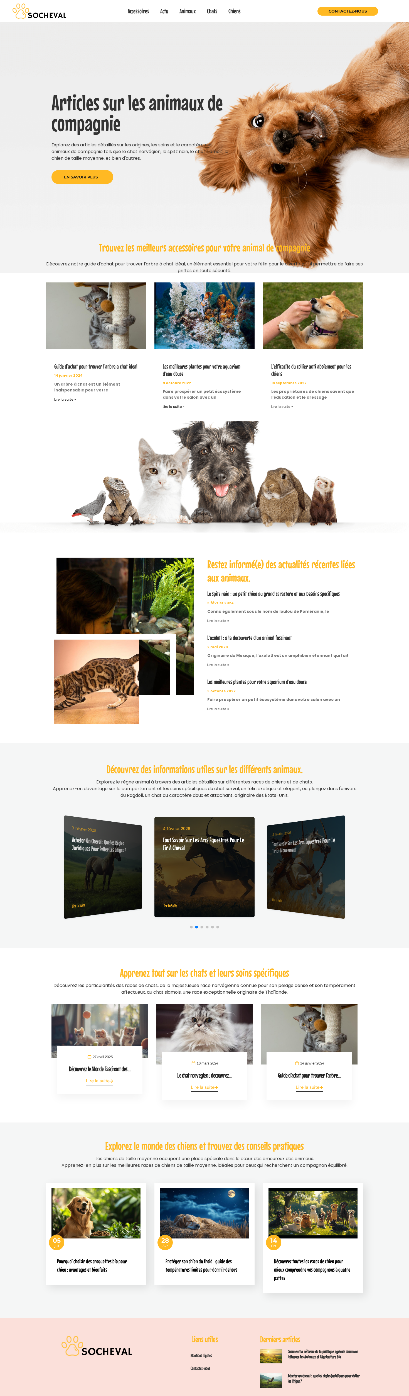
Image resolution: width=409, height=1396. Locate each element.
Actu (164, 11)
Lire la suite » (65, 399)
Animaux (187, 11)
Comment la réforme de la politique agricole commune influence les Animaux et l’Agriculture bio (323, 1354)
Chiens (234, 11)
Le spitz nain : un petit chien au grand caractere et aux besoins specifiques (273, 593)
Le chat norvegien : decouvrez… (204, 1075)
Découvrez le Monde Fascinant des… (99, 1069)
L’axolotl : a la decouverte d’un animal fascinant (249, 637)
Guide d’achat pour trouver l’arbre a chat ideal (95, 366)
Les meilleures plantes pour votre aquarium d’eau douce (257, 681)
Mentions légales (201, 1355)
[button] (191, 927)
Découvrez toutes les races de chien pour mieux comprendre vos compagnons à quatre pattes (312, 1269)
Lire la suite (98, 1081)
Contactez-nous (348, 11)
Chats (212, 11)
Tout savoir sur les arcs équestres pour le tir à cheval (103, 844)
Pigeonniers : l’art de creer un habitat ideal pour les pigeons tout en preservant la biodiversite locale (303, 848)
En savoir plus (81, 177)
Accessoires (138, 11)
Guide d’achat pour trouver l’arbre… (309, 1075)
